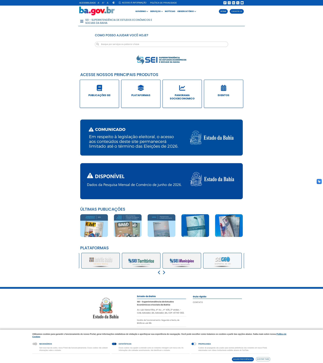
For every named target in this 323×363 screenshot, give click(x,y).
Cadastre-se (236, 11)
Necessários (45, 344)
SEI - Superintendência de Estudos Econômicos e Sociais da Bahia (118, 21)
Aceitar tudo (263, 359)
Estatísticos (125, 344)
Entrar (223, 11)
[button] (98, 2)
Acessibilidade (87, 2)
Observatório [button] (185, 11)
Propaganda (204, 344)
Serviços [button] (155, 11)
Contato (198, 302)
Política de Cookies (40, 340)
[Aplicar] (97, 44)
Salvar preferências (243, 359)
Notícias (170, 11)
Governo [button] (140, 11)
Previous (83, 181)
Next (239, 181)
